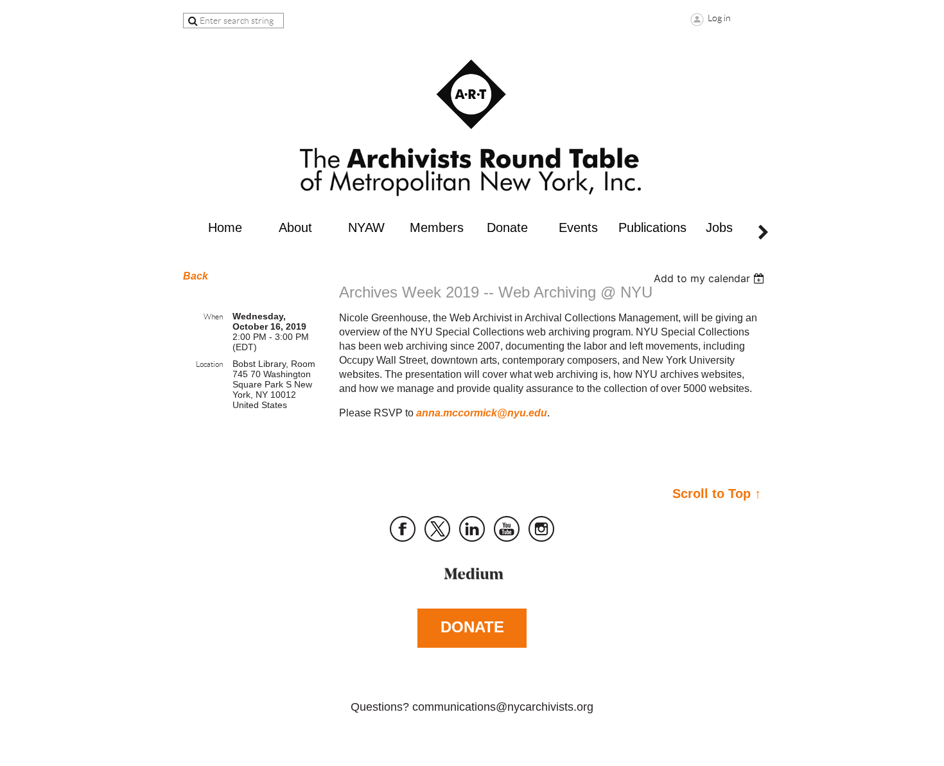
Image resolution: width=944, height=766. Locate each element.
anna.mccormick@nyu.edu (481, 412)
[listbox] (710, 278)
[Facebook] (402, 529)
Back (195, 276)
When (213, 316)
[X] (437, 529)
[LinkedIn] (472, 529)
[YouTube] (507, 529)
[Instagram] (541, 529)
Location (209, 364)
